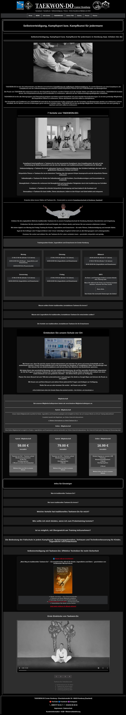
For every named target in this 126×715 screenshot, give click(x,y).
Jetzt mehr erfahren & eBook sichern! (63, 606)
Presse (87, 15)
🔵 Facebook (63, 701)
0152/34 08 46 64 (71, 705)
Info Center (46, 15)
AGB (62, 711)
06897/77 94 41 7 (57, 705)
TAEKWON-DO (58, 15)
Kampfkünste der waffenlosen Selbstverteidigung (70, 87)
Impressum (58, 708)
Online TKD (70, 15)
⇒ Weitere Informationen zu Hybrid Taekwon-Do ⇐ (63, 420)
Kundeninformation (53, 711)
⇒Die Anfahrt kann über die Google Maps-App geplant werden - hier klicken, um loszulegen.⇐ (63, 390)
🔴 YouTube (53, 701)
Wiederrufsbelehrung (72, 711)
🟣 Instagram (72, 701)
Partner (95, 15)
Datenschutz (67, 708)
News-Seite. (100, 289)
